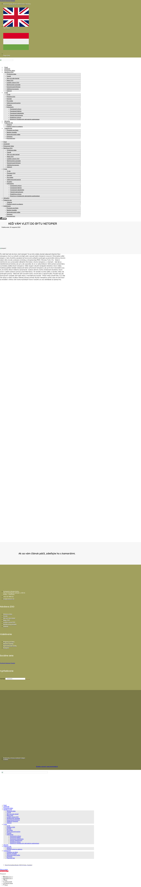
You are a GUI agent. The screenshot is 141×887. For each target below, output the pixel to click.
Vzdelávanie (8, 128)
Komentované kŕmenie (13, 87)
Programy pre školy (12, 130)
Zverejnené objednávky (17, 113)
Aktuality (7, 121)
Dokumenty (10, 107)
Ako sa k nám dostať (13, 78)
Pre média (10, 101)
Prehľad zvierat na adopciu (15, 126)
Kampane (9, 137)
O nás (6, 92)
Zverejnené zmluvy (15, 109)
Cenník (9, 76)
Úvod (6, 67)
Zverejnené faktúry (15, 111)
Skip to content (4, 869)
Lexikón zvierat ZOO (13, 83)
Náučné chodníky (12, 132)
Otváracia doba (11, 74)
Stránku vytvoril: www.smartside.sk (47, 766)
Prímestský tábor (9, 70)
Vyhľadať (2, 678)
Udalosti (9, 91)
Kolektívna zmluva (15, 117)
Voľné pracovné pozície (13, 103)
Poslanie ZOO (11, 97)
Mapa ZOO (10, 80)
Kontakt (9, 99)
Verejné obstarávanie (16, 115)
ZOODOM (7, 69)
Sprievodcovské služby (13, 134)
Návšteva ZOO (8, 72)
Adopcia (9, 125)
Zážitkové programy (13, 89)
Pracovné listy (11, 138)
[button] (4, 871)
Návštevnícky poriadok (13, 85)
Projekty (9, 105)
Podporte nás (8, 123)
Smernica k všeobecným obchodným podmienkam (24, 119)
